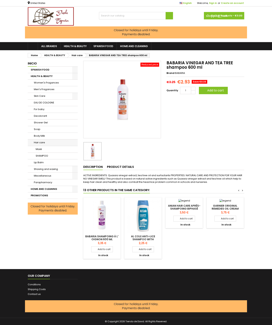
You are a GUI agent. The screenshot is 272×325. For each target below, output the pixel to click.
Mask (39, 149)
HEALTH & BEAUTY (75, 46)
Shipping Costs (37, 289)
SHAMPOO (42, 156)
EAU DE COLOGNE (44, 102)
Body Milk (39, 136)
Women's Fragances (46, 82)
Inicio (32, 63)
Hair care (39, 142)
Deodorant (40, 116)
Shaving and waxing (46, 169)
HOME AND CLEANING (134, 46)
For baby (39, 109)
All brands (49, 46)
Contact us (34, 294)
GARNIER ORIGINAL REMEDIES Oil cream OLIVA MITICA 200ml (225, 208)
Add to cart (213, 90)
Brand (170, 73)
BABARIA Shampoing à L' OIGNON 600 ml (102, 238)
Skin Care (39, 96)
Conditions (34, 284)
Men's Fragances (44, 89)
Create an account (232, 3)
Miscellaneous (42, 175)
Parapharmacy (43, 182)
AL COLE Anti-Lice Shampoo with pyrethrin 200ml (143, 239)
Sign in (213, 3)
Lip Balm (39, 162)
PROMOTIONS (39, 195)
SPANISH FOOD (103, 46)
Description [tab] (93, 167)
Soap (37, 129)
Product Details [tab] (120, 167)
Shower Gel (41, 122)
